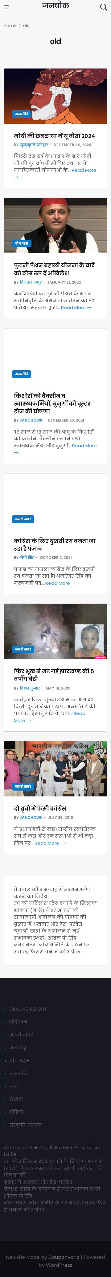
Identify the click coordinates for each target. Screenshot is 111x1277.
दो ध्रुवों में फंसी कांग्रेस (40, 808)
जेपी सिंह (27, 557)
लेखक (16, 1099)
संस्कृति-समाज (25, 1125)
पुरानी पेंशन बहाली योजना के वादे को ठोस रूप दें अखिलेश (54, 269)
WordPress (59, 1265)
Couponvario (64, 1257)
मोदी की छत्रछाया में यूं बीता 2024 (54, 136)
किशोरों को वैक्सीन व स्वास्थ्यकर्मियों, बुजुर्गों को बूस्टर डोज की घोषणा (52, 403)
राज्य (14, 1086)
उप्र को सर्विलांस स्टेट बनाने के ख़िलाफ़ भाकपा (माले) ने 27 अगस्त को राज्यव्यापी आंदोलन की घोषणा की (55, 910)
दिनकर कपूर (31, 282)
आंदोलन (18, 1022)
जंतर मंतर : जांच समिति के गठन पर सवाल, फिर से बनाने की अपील (52, 948)
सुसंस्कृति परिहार (34, 144)
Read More (74, 307)
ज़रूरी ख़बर (23, 519)
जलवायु (17, 1047)
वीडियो (16, 1112)
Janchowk (31, 420)
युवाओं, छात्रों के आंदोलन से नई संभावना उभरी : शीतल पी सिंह (46, 934)
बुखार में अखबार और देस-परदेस (48, 924)
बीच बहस (21, 243)
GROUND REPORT (28, 1009)
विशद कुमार (30, 688)
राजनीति (21, 114)
